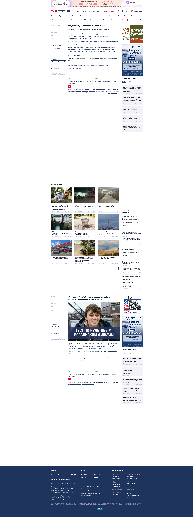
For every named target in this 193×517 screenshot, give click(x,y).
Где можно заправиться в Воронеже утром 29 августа (60, 258)
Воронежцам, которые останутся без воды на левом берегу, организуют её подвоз (84, 233)
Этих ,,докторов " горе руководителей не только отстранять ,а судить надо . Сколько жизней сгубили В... (131, 284)
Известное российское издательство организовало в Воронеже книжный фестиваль (132, 127)
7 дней (129, 81)
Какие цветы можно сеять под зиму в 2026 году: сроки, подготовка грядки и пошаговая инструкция (132, 100)
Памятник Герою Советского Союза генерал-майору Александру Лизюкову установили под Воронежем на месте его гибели (131, 233)
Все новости (84, 268)
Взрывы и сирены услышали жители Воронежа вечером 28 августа (131, 118)
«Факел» (124, 19)
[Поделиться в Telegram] (58, 61)
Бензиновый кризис (58, 19)
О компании (84, 474)
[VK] (59, 475)
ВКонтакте (100, 58)
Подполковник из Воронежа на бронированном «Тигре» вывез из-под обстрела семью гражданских (132, 89)
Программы (135, 16)
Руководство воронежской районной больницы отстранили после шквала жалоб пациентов (131, 262)
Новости (54, 16)
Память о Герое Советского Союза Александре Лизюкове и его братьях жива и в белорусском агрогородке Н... (132, 240)
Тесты (120, 16)
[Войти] (122, 11)
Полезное (112, 16)
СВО (85, 19)
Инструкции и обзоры (99, 16)
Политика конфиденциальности (60, 479)
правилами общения (88, 91)
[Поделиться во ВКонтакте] (52, 61)
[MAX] (69, 475)
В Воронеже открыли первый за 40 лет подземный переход (108, 205)
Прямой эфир (138, 11)
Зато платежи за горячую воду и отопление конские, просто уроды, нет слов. (131, 254)
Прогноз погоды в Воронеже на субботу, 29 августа (108, 258)
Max (69, 60)
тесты (54, 317)
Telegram (94, 58)
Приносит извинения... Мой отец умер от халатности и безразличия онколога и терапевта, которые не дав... (131, 268)
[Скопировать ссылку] (64, 61)
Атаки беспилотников (74, 19)
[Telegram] (55, 475)
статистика (56, 52)
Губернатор (114, 19)
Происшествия (64, 16)
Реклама (95, 481)
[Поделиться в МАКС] (61, 61)
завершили (104, 47)
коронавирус (56, 48)
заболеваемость (57, 45)
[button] (140, 20)
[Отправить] (69, 86)
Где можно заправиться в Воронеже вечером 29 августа (84, 205)
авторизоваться (112, 93)
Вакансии (84, 477)
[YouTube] (72, 475)
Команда (95, 477)
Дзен (114, 58)
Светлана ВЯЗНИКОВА (74, 55)
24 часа (124, 81)
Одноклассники (108, 58)
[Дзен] (52, 475)
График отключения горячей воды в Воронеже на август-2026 (131, 248)
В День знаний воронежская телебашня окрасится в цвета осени (107, 233)
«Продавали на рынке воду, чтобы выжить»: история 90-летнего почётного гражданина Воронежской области (61, 207)
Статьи (126, 16)
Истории (75, 16)
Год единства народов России (98, 19)
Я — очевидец (84, 16)
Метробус (133, 19)
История (83, 481)
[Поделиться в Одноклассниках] (55, 61)
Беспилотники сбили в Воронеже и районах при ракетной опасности (132, 109)
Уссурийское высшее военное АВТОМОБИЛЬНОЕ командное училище (130, 224)
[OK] (62, 475)
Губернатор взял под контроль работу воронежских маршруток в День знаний (61, 233)
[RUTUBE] (65, 475)
